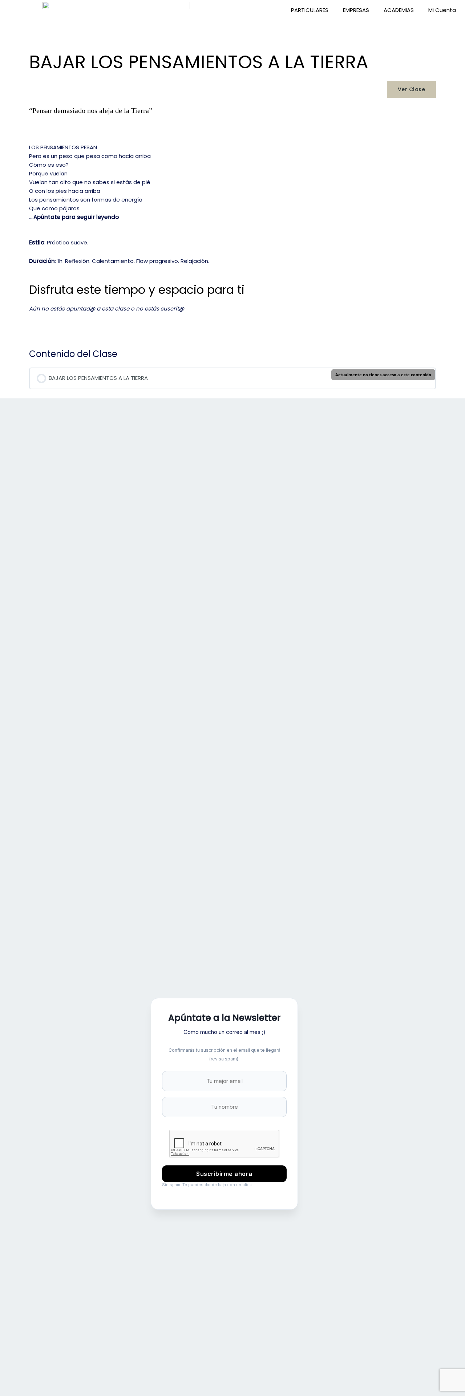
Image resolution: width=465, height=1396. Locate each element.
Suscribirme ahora (224, 1173)
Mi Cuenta (442, 10)
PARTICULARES (309, 10)
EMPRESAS (356, 10)
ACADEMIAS (399, 10)
